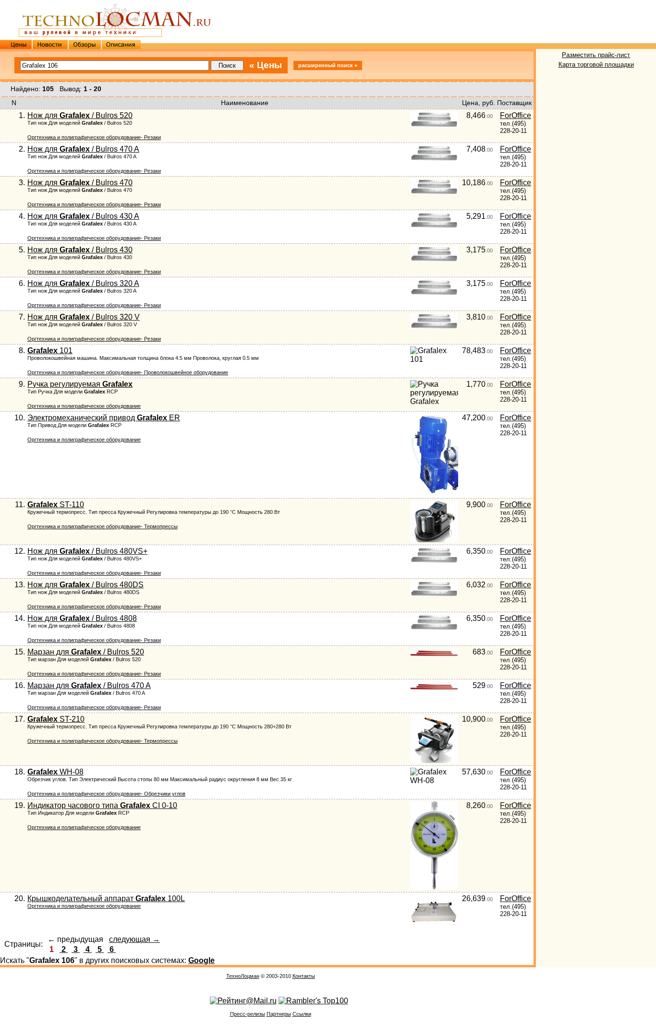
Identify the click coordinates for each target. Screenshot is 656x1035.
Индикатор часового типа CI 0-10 (102, 805)
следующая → (134, 939)
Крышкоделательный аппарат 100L (106, 898)
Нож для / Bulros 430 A (83, 216)
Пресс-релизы (247, 1014)
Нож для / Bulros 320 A (83, 283)
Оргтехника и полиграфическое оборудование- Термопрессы (102, 526)
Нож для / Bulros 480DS (85, 585)
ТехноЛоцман (242, 976)
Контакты (303, 976)
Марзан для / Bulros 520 (85, 652)
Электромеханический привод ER (103, 418)
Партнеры (279, 1014)
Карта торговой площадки (596, 64)
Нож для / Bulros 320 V (83, 317)
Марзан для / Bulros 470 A (89, 685)
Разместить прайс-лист (596, 55)
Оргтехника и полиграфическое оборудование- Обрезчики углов (106, 794)
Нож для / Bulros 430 (80, 250)
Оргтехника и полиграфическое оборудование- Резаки (94, 137)
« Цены (265, 65)
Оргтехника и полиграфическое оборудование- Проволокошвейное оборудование (127, 372)
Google (201, 960)
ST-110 (55, 504)
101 (50, 350)
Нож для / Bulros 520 (80, 115)
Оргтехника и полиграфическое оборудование (84, 406)
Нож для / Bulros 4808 (82, 618)
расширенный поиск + (327, 65)
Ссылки (301, 1014)
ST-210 (56, 719)
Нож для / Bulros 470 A (83, 149)
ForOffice (515, 115)
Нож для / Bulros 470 (80, 182)
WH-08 (55, 772)
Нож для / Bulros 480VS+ (87, 551)
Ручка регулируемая (80, 384)
